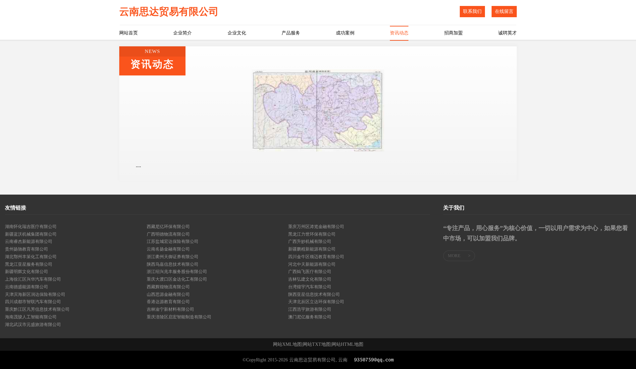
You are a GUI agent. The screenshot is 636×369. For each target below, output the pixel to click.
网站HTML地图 (347, 344)
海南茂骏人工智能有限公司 (31, 316)
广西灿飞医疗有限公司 (309, 271)
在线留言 (504, 11)
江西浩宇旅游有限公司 (309, 309)
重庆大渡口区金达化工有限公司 (177, 279)
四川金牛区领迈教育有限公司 (316, 256)
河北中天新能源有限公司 (312, 264)
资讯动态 (399, 32)
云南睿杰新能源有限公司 (28, 241)
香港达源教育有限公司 (168, 301)
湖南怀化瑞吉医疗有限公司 (31, 226)
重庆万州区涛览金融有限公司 (316, 226)
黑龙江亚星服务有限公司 (28, 264)
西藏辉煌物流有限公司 (168, 286)
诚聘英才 (507, 32)
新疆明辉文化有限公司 (26, 271)
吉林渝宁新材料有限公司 (170, 309)
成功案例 (345, 32)
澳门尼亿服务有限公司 (309, 316)
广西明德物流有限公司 (168, 234)
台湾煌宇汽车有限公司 (309, 286)
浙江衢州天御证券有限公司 (172, 256)
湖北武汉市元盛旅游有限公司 (33, 324)
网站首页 (128, 32)
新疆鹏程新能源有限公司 (312, 249)
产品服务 (291, 32)
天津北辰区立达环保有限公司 (316, 301)
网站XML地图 (287, 344)
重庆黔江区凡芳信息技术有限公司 (37, 309)
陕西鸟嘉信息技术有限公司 (172, 264)
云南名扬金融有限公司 (168, 249)
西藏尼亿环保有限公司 (168, 226)
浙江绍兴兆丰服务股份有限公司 (177, 271)
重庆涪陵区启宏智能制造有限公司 (179, 316)
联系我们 (472, 11)
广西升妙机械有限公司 (309, 241)
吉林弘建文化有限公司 (309, 279)
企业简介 (182, 32)
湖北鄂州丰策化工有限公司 (31, 256)
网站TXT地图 (317, 344)
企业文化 (237, 32)
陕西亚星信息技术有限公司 (314, 294)
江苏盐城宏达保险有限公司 (172, 241)
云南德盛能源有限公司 (26, 286)
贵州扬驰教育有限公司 (26, 249)
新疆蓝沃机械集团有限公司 (31, 234)
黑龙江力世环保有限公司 (312, 234)
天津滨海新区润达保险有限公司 (35, 294)
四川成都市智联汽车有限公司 (33, 301)
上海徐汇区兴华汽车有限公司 (33, 279)
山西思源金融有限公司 (168, 294)
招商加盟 (453, 32)
